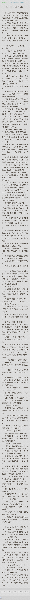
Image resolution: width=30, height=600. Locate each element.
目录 (15, 591)
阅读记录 (26, 2)
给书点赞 (17, 2)
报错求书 (22, 2)
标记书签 (13, 2)
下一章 (26, 591)
